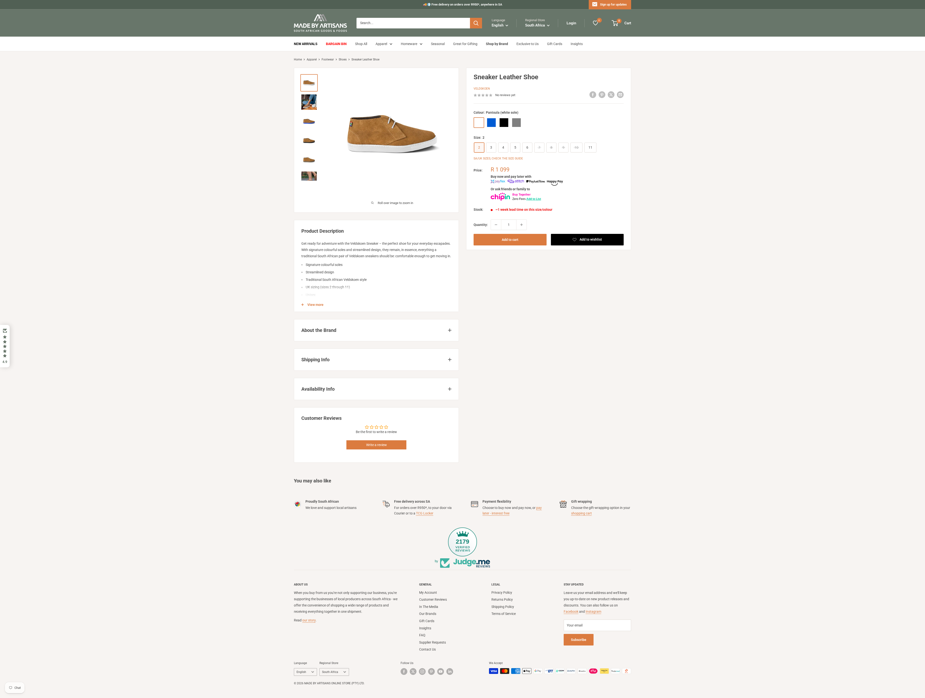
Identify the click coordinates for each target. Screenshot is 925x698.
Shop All (361, 44)
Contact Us (427, 649)
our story (309, 620)
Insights (577, 44)
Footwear (328, 59)
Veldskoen (482, 88)
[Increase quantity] (521, 225)
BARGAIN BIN (336, 44)
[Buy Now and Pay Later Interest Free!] (527, 183)
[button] (5, 346)
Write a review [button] (376, 445)
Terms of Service (503, 614)
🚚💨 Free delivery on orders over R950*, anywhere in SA (462, 4)
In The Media (428, 607)
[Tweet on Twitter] (611, 94)
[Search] (476, 23)
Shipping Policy (502, 607)
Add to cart (510, 240)
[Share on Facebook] (592, 94)
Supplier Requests (432, 642)
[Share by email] (620, 94)
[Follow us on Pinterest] (431, 671)
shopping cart (581, 513)
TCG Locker (424, 513)
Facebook (571, 611)
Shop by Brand (497, 44)
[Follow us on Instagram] (422, 671)
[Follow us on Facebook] (404, 671)
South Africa (330, 672)
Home (298, 59)
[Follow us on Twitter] (413, 671)
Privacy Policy (501, 592)
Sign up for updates (613, 4)
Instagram (593, 611)
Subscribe (578, 640)
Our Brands (427, 614)
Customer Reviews (433, 599)
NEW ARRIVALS (305, 44)
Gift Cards (554, 44)
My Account (428, 592)
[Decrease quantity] (496, 225)
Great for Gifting (465, 44)
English (301, 672)
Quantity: (481, 225)
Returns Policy (502, 599)
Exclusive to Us (527, 44)
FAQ (422, 635)
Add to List (533, 199)
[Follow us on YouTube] (440, 671)
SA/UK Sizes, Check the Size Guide (498, 158)
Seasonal (438, 44)
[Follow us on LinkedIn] (449, 671)
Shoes (343, 59)
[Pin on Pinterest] (602, 94)
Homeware (409, 44)
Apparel (381, 44)
